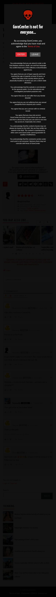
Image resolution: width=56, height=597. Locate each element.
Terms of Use (33, 46)
